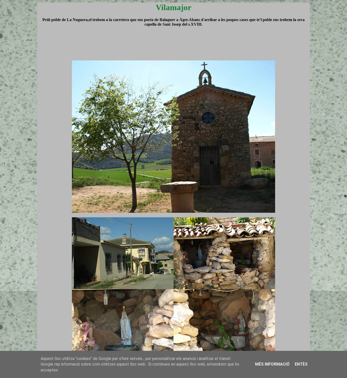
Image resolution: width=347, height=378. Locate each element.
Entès (301, 364)
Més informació (272, 364)
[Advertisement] (173, 48)
